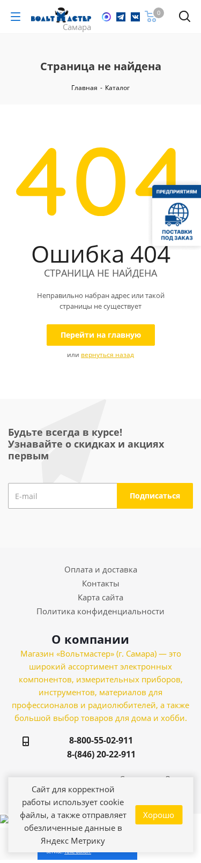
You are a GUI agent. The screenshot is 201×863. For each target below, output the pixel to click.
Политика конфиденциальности (100, 611)
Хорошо (158, 814)
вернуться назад (107, 354)
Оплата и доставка (100, 569)
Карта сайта (100, 597)
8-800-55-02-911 (101, 740)
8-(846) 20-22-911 (101, 754)
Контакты (101, 583)
